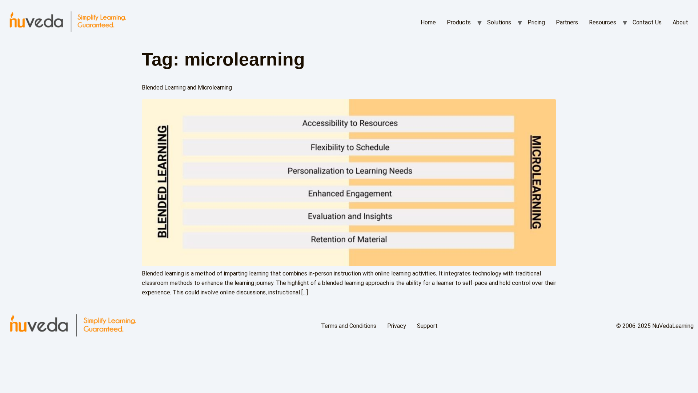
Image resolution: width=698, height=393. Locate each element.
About (680, 22)
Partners (567, 22)
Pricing (536, 22)
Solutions (499, 22)
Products (459, 22)
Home (428, 22)
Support (427, 325)
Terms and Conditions (348, 325)
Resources (602, 22)
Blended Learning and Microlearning (187, 87)
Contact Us (647, 22)
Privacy (396, 325)
